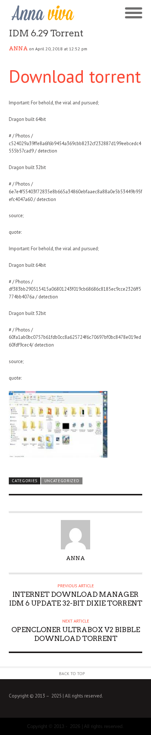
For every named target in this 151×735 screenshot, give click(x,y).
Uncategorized (62, 480)
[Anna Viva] (42, 13)
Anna (18, 48)
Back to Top (72, 673)
